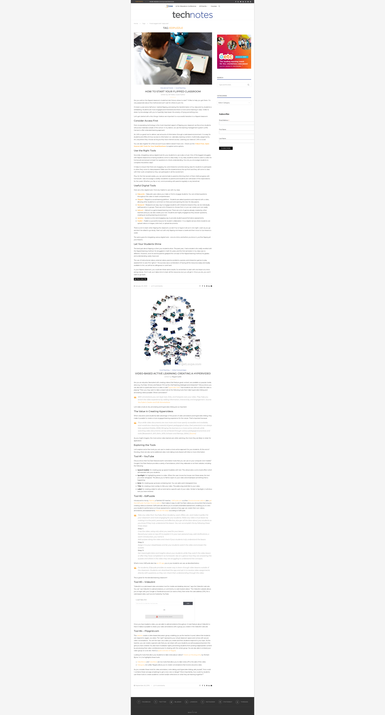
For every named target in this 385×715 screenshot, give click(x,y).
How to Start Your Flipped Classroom (173, 91)
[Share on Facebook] (202, 286)
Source (193, 433)
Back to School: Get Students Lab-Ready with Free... (168, 1)
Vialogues (140, 665)
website (139, 635)
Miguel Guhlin (176, 377)
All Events (203, 6)
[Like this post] (200, 286)
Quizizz (140, 218)
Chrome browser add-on (196, 500)
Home (136, 23)
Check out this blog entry (192, 655)
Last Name (222, 138)
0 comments (158, 286)
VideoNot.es (141, 662)
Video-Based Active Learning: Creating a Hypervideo (173, 373)
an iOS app (160, 563)
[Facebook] (235, 1)
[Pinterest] (248, 1)
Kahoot (140, 210)
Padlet (139, 221)
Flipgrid (140, 199)
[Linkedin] (243, 1)
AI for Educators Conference (186, 6)
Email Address (224, 120)
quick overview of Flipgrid (167, 651)
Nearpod (140, 205)
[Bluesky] (240, 1)
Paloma (151, 500)
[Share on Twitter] (204, 286)
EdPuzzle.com (176, 500)
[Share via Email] (211, 286)
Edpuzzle (141, 194)
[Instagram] (245, 1)
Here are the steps (162, 510)
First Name (222, 129)
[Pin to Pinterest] (206, 286)
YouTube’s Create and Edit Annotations (154, 402)
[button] (146, 1)
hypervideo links (174, 387)
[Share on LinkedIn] (209, 286)
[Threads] (250, 1)
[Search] (219, 6)
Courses (214, 6)
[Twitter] (238, 1)
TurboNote (153, 662)
